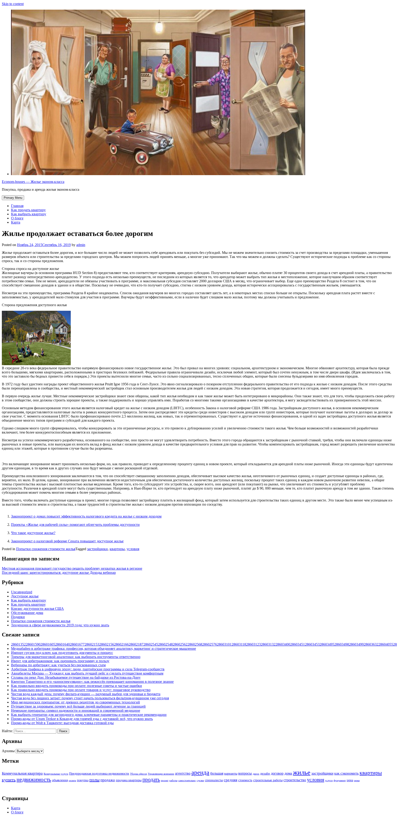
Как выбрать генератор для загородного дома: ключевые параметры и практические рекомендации (89, 715)
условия (133, 549)
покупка (82, 780)
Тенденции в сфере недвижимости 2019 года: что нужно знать (60, 625)
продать (151, 779)
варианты (230, 773)
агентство (182, 773)
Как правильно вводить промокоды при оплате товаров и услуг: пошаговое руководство (80, 690)
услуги (329, 780)
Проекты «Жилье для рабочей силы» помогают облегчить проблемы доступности (75, 525)
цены (357, 780)
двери (256, 774)
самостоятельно (187, 780)
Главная (17, 206)
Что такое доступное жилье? (33, 533)
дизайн (265, 773)
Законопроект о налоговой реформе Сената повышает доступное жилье (67, 541)
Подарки (18, 617)
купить (9, 779)
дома (288, 773)
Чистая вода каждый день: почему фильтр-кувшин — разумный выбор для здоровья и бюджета (85, 694)
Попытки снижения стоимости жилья (45, 549)
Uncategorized (21, 592)
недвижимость (34, 779)
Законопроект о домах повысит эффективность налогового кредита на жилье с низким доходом (86, 516)
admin (80, 245)
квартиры (117, 549)
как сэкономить (346, 773)
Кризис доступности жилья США (37, 609)
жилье (301, 772)
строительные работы (268, 780)
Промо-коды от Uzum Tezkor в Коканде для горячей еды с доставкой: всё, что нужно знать (82, 719)
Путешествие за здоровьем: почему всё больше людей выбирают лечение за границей (78, 706)
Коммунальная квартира (22, 773)
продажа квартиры (129, 780)
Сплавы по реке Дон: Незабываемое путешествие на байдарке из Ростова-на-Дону (76, 677)
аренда (200, 772)
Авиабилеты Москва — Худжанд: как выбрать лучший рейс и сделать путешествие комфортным (87, 673)
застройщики (97, 549)
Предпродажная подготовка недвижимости (99, 773)
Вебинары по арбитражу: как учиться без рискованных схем (58, 665)
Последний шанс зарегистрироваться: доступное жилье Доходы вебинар (59, 572)
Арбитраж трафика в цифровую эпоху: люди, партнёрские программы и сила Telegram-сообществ (87, 669)
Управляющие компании (161, 774)
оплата (72, 780)
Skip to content (13, 4)
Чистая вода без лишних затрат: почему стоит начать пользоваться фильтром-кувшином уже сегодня (90, 698)
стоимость (245, 780)
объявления (60, 780)
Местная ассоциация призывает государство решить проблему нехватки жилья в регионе (72, 568)
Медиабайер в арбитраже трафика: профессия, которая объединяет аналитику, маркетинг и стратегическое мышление (103, 648)
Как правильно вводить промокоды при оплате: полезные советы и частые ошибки (76, 686)
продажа (107, 780)
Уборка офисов (138, 774)
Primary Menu (13, 197)
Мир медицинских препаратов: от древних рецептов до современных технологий (75, 702)
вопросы (245, 773)
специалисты (214, 780)
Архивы (8, 751)
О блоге (17, 218)
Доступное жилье (25, 596)
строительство (295, 780)
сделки (200, 780)
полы (94, 779)
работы (173, 780)
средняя (230, 780)
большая (216, 773)
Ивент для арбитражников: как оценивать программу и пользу (60, 661)
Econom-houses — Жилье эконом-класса (33, 182)
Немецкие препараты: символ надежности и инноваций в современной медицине (75, 710)
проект (164, 780)
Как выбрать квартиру (28, 214)
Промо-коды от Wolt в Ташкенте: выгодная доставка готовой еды (62, 723)
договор (277, 773)
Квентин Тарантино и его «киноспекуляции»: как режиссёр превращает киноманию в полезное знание (92, 682)
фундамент (340, 780)
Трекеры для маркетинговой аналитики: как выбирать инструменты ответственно (75, 657)
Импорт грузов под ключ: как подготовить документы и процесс (62, 653)
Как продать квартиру (28, 210)
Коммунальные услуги (56, 774)
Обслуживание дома (27, 613)
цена (350, 780)
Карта (15, 222)
